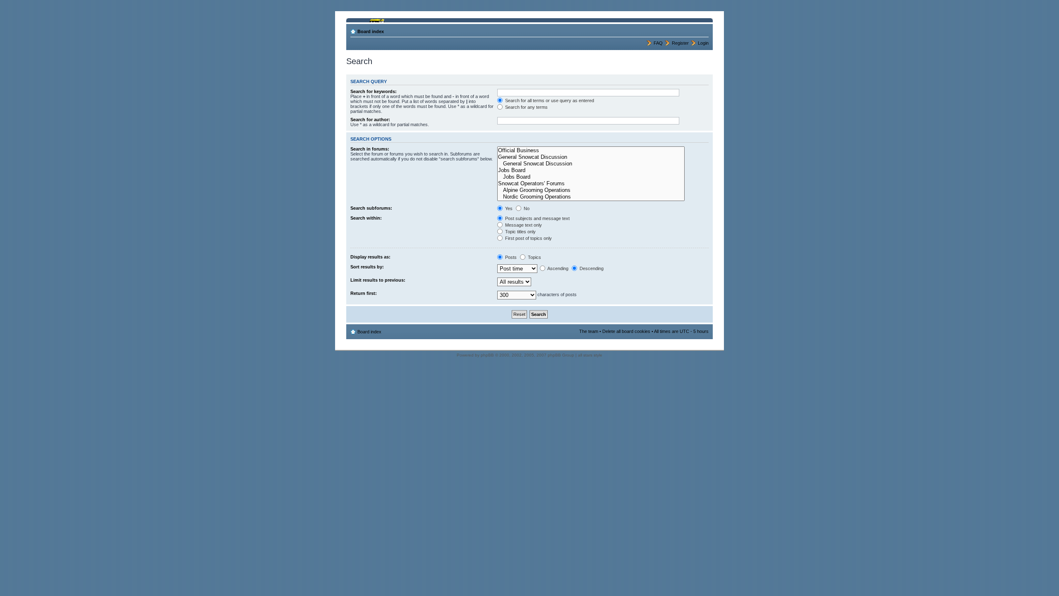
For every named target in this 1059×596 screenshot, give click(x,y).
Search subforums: (371, 208)
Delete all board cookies (626, 331)
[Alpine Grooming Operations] (591, 190)
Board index (370, 31)
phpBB (487, 355)
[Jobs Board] (591, 170)
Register (680, 43)
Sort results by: (367, 266)
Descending (591, 268)
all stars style (590, 355)
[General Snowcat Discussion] (591, 157)
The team (588, 331)
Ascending (557, 268)
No (526, 208)
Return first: (363, 293)
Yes (508, 208)
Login (703, 43)
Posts (510, 257)
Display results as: (370, 256)
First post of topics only (528, 238)
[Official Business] (591, 150)
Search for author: (370, 119)
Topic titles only (520, 231)
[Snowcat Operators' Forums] (591, 183)
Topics (534, 257)
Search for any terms (526, 107)
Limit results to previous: (377, 280)
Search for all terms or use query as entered (549, 100)
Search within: (366, 217)
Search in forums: (369, 148)
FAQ (658, 43)
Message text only (523, 225)
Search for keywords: (373, 91)
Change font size (703, 30)
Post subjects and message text (537, 218)
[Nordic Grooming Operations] (591, 197)
